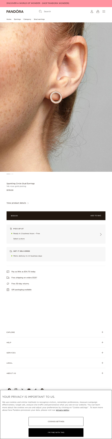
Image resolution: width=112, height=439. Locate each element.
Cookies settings (56, 421)
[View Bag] (98, 11)
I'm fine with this (56, 432)
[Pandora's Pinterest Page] (42, 389)
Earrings (17, 19)
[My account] (92, 11)
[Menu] (104, 11)
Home (9, 19)
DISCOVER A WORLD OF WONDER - (38, 3)
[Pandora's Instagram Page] (16, 389)
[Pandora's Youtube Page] (29, 389)
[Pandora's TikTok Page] (35, 389)
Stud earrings (39, 19)
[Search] (40, 11)
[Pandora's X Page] (22, 389)
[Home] (15, 11)
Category (27, 19)
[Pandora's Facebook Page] (9, 389)
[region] (56, 414)
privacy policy (62, 410)
